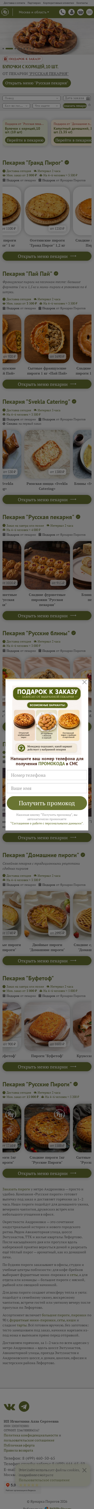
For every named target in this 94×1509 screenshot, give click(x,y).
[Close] (84, 681)
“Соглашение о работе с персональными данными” (46, 823)
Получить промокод (47, 803)
